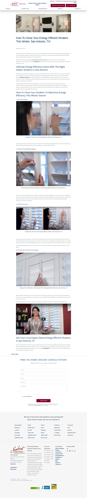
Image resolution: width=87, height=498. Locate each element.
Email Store (13, 469)
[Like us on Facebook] (67, 451)
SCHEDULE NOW (43, 400)
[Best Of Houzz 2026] (53, 486)
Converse (69, 430)
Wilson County (44, 435)
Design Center (59, 453)
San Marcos (57, 425)
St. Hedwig (56, 432)
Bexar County (57, 435)
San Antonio (70, 425)
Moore (42, 427)
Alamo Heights (18, 425)
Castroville (17, 432)
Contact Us (58, 464)
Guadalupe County (32, 435)
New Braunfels (31, 427)
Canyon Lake (31, 432)
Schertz (43, 425)
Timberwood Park (71, 432)
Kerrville (30, 430)
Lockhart (17, 430)
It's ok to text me (27, 396)
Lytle (68, 427)
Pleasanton (17, 427)
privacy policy (37, 405)
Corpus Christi (57, 430)
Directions (13, 464)
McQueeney (57, 427)
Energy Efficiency (59, 455)
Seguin (29, 425)
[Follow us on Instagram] (72, 451)
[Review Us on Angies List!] (35, 488)
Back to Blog (15, 354)
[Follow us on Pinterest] (69, 451)
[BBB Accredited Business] (45, 487)
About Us (57, 462)
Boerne (42, 432)
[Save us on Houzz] (75, 451)
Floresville (43, 430)
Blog (56, 461)
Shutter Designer (59, 448)
